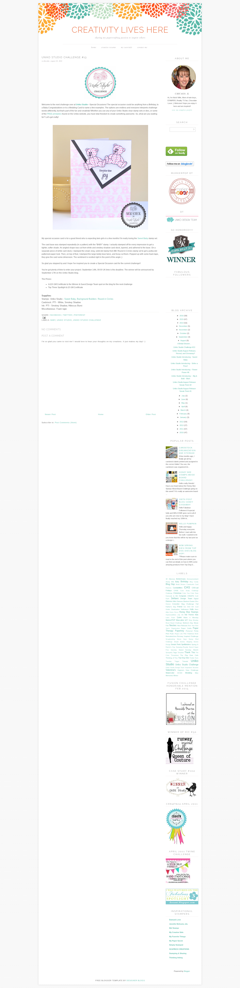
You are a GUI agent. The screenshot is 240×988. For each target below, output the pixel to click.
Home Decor (173, 612)
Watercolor (170, 673)
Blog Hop (170, 584)
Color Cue (186, 593)
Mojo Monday (193, 620)
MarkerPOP (170, 620)
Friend (179, 607)
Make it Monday (191, 617)
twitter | (68, 315)
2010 (182, 432)
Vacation (195, 667)
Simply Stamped (176, 945)
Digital (196, 598)
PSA (185, 634)
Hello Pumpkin (188, 524)
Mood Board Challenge (174, 623)
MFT (186, 620)
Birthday (184, 581)
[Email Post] (44, 318)
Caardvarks (190, 584)
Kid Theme (189, 615)
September (183, 337)
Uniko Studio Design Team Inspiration (179, 667)
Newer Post (50, 414)
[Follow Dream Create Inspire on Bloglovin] (180, 165)
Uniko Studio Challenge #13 (184, 347)
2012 (182, 425)
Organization (175, 628)
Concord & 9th (172, 596)
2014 (182, 323)
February (183, 414)
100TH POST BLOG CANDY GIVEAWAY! (186, 502)
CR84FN (190, 596)
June (183, 399)
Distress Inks (171, 601)
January (183, 417)
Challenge (169, 593)
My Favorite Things (177, 937)
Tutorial (185, 661)
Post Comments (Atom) (66, 422)
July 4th (180, 615)
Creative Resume (108, 47)
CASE (176, 590)
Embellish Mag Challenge (183, 604)
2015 (182, 319)
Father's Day (171, 607)
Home (93, 47)
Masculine (180, 620)
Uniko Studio (64, 320)
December (183, 326)
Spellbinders (186, 644)
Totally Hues (194, 658)
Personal (189, 631)
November (183, 330)
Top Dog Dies (183, 658)
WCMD (179, 673)
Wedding (188, 673)
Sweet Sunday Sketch (189, 650)
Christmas (177, 593)
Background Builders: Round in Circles (95, 299)
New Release (182, 625)
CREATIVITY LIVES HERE (120, 30)
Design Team (186, 598)
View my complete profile (182, 110)
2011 (182, 429)
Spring (194, 644)
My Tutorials (126, 47)
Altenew (172, 579)
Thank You (189, 652)
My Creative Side (176, 932)
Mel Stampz (174, 928)
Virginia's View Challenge (187, 670)
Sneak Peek (176, 644)
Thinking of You (172, 658)
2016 (182, 316)
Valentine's (171, 670)
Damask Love (175, 920)
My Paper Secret (176, 941)
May (183, 403)
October (183, 333)
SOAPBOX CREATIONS (179, 949)
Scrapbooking (170, 639)
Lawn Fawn (170, 617)
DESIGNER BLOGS (136, 980)
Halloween (185, 609)
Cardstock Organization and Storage (187, 450)
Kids (196, 615)
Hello (192, 609)
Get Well (187, 607)
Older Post (151, 414)
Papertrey (179, 631)
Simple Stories (179, 642)
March (183, 410)
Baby (53, 320)
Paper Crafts (186, 628)
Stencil (191, 647)
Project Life (179, 634)
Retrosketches (171, 636)
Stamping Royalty (182, 647)
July (183, 396)
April (183, 406)
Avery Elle (170, 582)
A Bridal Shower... (184, 344)
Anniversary (181, 579)
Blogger (187, 971)
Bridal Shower (180, 584)
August (183, 340)
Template (181, 652)
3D (167, 579)
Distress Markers (183, 601)
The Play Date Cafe (189, 655)
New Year (191, 625)
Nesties (172, 625)
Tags (175, 652)
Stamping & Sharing (177, 953)
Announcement (192, 579)
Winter (175, 675)
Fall (197, 604)
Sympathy (169, 652)
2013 (182, 422)
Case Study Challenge (189, 590)
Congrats (182, 596)
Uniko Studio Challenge (87, 320)
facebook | (56, 315)
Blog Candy (194, 582)
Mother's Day (188, 623)
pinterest (79, 315)
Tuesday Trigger (172, 661)
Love (179, 617)
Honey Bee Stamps (188, 612)
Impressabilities (171, 615)
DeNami (175, 598)
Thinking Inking (176, 958)
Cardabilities (178, 588)
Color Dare (194, 593)
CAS (187, 587)
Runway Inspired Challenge (187, 636)
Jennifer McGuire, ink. (178, 924)
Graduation (175, 609)
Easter (192, 601)
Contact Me (142, 47)
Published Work (192, 634)
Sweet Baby (142, 238)
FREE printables (54, 114)
